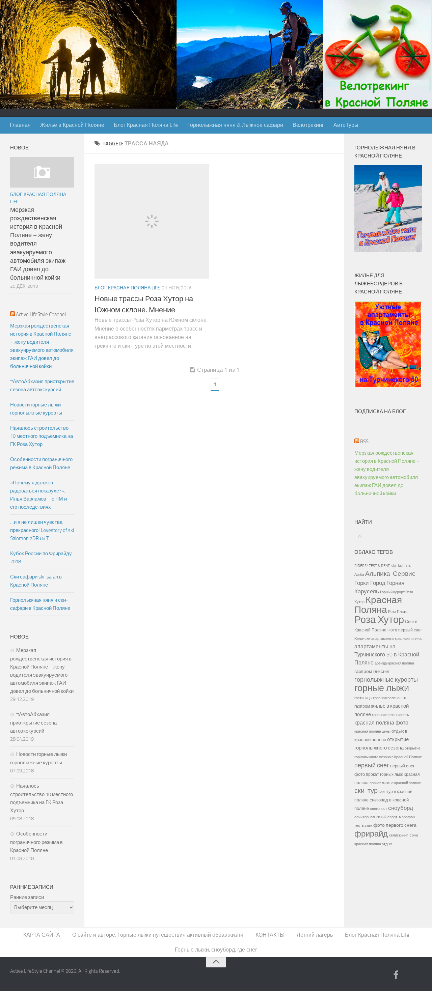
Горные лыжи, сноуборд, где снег (216, 949)
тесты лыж (363, 825)
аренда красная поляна (394, 663)
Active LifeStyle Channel (41, 314)
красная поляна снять (390, 714)
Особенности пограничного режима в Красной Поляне (41, 463)
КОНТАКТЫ (270, 935)
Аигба (359, 574)
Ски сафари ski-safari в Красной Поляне (36, 581)
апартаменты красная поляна (396, 638)
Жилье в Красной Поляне (72, 125)
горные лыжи (381, 688)
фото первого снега (394, 825)
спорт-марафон (401, 817)
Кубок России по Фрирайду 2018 (41, 557)
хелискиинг (398, 835)
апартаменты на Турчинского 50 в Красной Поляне (386, 654)
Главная (20, 125)
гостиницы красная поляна (377, 698)
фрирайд (371, 834)
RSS (364, 441)
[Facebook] (396, 975)
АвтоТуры (345, 125)
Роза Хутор (379, 620)
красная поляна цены (372, 731)
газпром (363, 671)
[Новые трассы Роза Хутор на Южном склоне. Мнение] (151, 221)
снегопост (378, 808)
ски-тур (366, 791)
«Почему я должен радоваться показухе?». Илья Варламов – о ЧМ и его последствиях (38, 495)
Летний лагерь (315, 935)
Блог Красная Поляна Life (146, 125)
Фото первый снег (404, 630)
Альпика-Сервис (390, 573)
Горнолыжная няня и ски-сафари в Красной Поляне (40, 604)
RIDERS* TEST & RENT (372, 565)
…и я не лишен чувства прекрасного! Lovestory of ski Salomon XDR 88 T (42, 530)
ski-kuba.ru (401, 565)
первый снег (371, 765)
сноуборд (400, 808)
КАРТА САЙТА (41, 935)
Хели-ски (362, 638)
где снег (381, 671)
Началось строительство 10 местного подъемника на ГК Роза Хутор (41, 436)
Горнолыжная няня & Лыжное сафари (235, 125)
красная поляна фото (381, 722)
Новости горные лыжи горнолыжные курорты (36, 409)
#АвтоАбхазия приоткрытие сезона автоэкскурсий (42, 385)
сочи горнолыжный (370, 817)
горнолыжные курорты (386, 679)
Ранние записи (27, 897)
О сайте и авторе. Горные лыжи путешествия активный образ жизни (157, 935)
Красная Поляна (378, 604)
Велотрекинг (308, 125)
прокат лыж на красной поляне (395, 783)
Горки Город (369, 583)
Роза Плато (397, 612)
